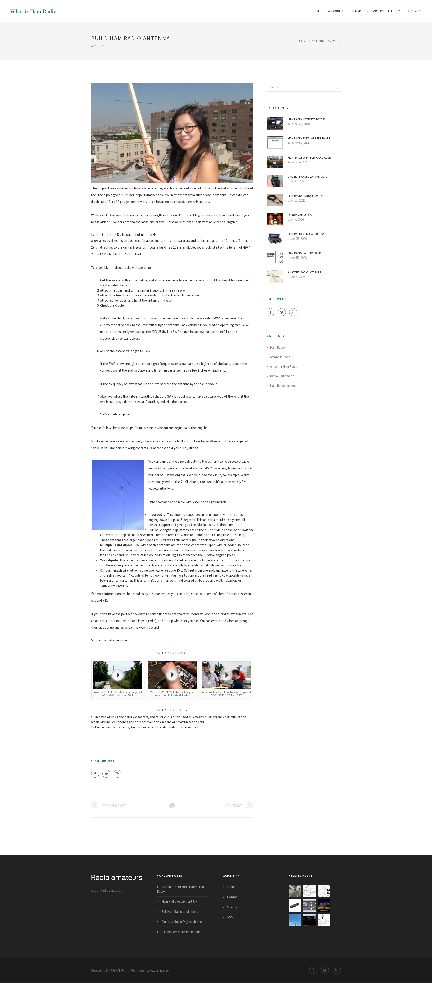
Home (317, 11)
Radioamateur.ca (300, 215)
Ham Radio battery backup (306, 253)
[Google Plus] (118, 774)
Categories (334, 11)
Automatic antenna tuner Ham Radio (180, 889)
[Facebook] (95, 774)
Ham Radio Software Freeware (309, 138)
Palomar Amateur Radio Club (181, 932)
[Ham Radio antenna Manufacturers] (295, 905)
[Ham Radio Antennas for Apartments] (309, 920)
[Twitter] (106, 774)
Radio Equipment (282, 376)
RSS (230, 917)
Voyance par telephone (385, 11)
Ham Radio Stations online (306, 196)
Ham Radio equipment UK (179, 901)
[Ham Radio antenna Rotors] (309, 905)
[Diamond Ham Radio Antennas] (295, 920)
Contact (233, 897)
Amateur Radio (280, 357)
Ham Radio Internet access (306, 119)
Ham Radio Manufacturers (306, 234)
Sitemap (355, 11)
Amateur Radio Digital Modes (182, 922)
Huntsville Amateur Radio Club (309, 157)
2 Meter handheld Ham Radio (307, 177)
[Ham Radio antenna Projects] (324, 891)
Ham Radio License (283, 386)
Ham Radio (277, 347)
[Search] (336, 87)
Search (417, 11)
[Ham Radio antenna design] (309, 891)
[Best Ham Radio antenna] (295, 891)
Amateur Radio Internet (304, 272)
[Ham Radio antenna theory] (324, 905)
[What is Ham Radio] (32, 8)
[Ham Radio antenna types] (324, 920)
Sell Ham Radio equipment (180, 911)
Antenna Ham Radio (326, 41)
